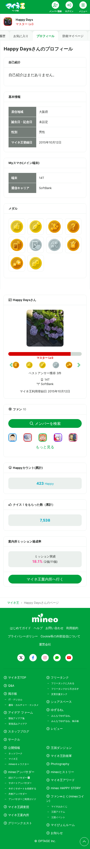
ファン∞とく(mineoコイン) (65, 798)
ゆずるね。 (58, 710)
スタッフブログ (18, 731)
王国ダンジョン (61, 748)
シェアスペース (61, 701)
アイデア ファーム (20, 712)
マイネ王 (13, 758)
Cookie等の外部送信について (60, 636)
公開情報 (14, 748)
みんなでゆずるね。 (61, 715)
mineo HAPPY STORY (66, 788)
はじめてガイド (20, 628)
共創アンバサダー (18, 793)
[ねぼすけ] (30, 437)
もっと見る (45, 447)
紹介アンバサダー (18, 777)
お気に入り (20, 36)
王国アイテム (58, 811)
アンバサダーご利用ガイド (22, 799)
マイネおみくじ (59, 806)
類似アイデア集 (17, 718)
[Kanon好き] (60, 437)
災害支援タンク (59, 694)
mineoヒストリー (62, 772)
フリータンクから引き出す (65, 688)
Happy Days (24, 19)
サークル (14, 739)
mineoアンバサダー (21, 772)
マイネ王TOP (17, 677)
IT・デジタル (15, 699)
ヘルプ (38, 628)
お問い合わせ (54, 628)
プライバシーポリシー (23, 636)
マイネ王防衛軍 (61, 756)
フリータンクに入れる (62, 683)
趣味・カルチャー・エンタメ (24, 704)
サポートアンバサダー (20, 783)
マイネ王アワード (63, 780)
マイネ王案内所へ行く (45, 579)
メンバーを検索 (48, 423)
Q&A (11, 685)
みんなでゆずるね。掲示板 (65, 721)
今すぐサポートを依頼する (22, 788)
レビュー (57, 728)
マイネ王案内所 (18, 815)
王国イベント (58, 817)
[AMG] (14, 437)
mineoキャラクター (19, 764)
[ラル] (75, 437)
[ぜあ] (45, 437)
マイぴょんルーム (63, 825)
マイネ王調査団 (18, 807)
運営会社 (45, 644)
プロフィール (45, 36)
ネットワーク (15, 753)
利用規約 (72, 628)
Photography (60, 764)
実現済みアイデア (18, 723)
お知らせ (57, 833)
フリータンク (60, 677)
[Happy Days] (45, 328)
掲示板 (12, 693)
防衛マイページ (73, 36)
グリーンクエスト (20, 823)
